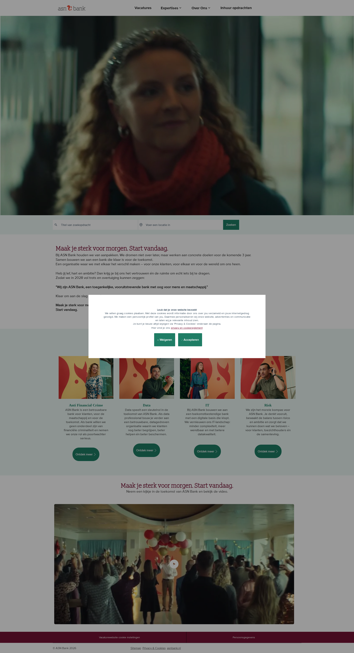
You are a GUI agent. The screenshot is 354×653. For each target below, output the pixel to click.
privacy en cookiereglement (187, 327)
